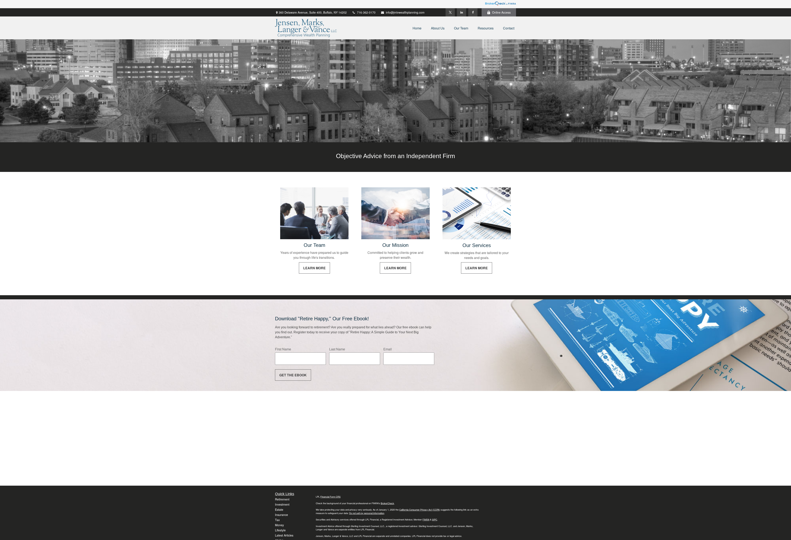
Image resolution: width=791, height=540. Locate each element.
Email (387, 349)
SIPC (434, 519)
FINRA (425, 519)
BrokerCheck (387, 503)
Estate (279, 509)
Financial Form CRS (330, 496)
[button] (417, 28)
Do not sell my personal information (366, 513)
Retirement (282, 499)
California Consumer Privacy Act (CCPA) (419, 509)
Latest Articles (284, 535)
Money (279, 525)
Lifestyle (280, 530)
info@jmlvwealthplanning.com (405, 12)
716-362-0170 (366, 12)
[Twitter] (450, 12)
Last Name (337, 349)
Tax (277, 520)
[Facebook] (472, 12)
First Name (283, 349)
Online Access (501, 12)
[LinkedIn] (461, 12)
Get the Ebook (293, 375)
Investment (282, 504)
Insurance (281, 515)
